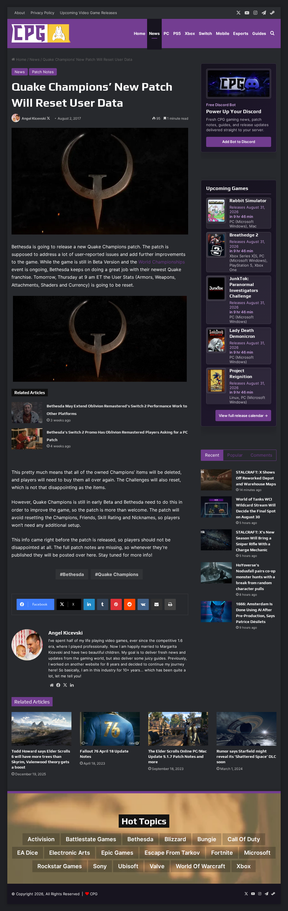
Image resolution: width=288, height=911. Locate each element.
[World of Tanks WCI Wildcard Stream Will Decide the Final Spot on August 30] (216, 506)
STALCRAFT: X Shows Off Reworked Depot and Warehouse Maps (256, 478)
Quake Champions (118, 574)
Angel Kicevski (34, 118)
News (154, 33)
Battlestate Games (91, 839)
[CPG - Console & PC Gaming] (41, 33)
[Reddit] (129, 604)
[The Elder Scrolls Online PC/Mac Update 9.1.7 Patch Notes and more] (178, 729)
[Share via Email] (156, 604)
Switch (205, 33)
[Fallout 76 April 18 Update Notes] (110, 729)
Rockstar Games (59, 866)
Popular (235, 455)
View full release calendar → (243, 415)
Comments (261, 455)
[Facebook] (58, 685)
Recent (212, 455)
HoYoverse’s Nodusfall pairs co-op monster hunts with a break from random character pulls (256, 577)
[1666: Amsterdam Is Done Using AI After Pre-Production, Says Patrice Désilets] (216, 611)
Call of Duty (244, 839)
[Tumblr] (102, 604)
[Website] (51, 685)
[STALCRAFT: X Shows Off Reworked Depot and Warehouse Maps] (216, 479)
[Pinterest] (116, 604)
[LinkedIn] (89, 604)
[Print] (170, 604)
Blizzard (175, 839)
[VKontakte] (143, 604)
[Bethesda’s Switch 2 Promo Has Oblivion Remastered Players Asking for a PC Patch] (27, 438)
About (19, 12)
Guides (259, 33)
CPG (94, 894)
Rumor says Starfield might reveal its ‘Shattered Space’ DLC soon (246, 756)
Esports (240, 33)
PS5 (177, 33)
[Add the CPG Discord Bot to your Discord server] (238, 84)
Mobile (222, 33)
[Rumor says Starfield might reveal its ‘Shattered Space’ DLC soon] (246, 729)
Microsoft (257, 852)
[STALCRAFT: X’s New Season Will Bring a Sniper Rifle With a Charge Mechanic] (216, 539)
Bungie (206, 839)
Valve (157, 866)
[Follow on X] (48, 118)
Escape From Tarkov (172, 852)
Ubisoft (128, 866)
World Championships (161, 262)
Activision (41, 839)
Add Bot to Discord (238, 141)
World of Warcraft (200, 866)
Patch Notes (43, 72)
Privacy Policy (42, 12)
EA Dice (27, 852)
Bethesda (73, 574)
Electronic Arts (69, 852)
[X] (65, 685)
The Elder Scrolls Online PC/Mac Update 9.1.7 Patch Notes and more (177, 756)
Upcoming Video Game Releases (88, 12)
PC (166, 33)
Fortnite (222, 852)
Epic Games (117, 852)
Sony (100, 866)
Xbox (190, 33)
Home (139, 33)
